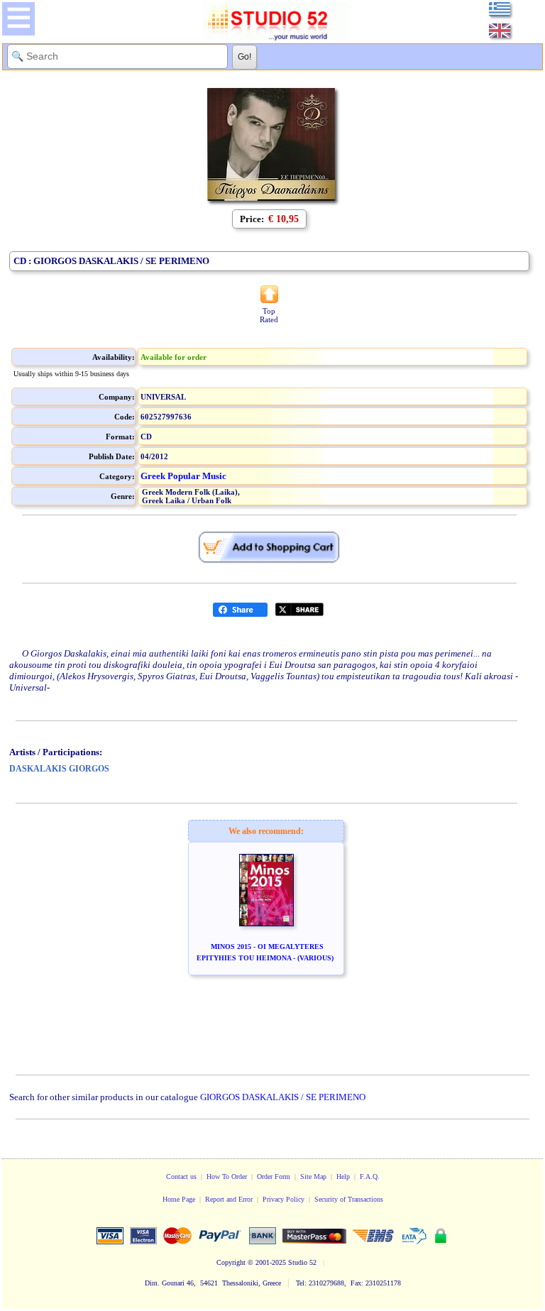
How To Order (227, 1176)
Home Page (179, 1199)
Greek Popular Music (183, 476)
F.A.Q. (370, 1176)
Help (343, 1176)
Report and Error (229, 1199)
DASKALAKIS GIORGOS (59, 769)
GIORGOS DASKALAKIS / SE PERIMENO (282, 1097)
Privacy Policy (283, 1199)
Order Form (273, 1176)
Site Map (313, 1176)
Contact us (181, 1176)
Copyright (231, 1262)
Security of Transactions (348, 1199)
